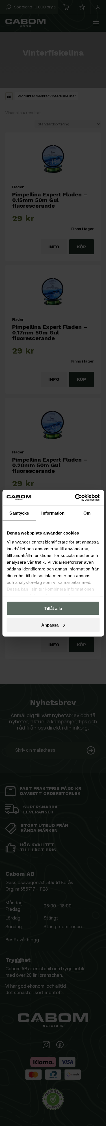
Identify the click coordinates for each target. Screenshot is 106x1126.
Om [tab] (86, 513)
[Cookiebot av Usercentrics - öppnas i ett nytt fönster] (75, 497)
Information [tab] (52, 513)
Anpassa (50, 624)
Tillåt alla (53, 608)
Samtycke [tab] (19, 513)
